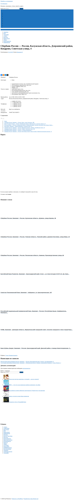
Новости (5, 442)
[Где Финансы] (1, 10)
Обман (6, 23)
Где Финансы (4, 3)
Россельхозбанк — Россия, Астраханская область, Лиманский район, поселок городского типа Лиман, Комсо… (28, 125)
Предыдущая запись (27, 361)
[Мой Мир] (5, 75)
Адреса (6, 18)
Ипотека (5, 434)
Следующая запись (31, 362)
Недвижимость (7, 441)
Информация (7, 27)
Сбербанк (6, 13)
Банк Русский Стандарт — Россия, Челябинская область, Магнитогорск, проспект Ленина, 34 (24, 123)
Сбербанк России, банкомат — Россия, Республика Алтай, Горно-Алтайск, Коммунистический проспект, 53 (28, 131)
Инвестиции (7, 21)
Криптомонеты (8, 25)
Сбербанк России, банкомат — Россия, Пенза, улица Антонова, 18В (19, 122)
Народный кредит (7, 440)
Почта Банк (6, 446)
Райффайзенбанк (7, 447)
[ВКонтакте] (1, 75)
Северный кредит (7, 451)
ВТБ (5, 14)
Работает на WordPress (17, 498)
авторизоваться (26, 368)
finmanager (19, 52)
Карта (5, 121)
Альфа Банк (6, 428)
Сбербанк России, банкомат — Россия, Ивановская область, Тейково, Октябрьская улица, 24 (24, 127)
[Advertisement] (37, 63)
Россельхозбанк (7, 449)
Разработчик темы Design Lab (31, 498)
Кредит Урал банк (7, 436)
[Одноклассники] (3, 75)
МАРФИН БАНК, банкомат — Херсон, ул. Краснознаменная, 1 (18, 130)
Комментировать (13, 355)
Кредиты (6, 20)
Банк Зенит (6, 429)
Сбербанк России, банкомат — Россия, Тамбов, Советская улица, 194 (19, 128)
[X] (7, 75)
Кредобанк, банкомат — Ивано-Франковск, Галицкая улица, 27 (18, 126)
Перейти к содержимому (7, 1)
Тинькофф (6, 16)
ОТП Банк (6, 445)
